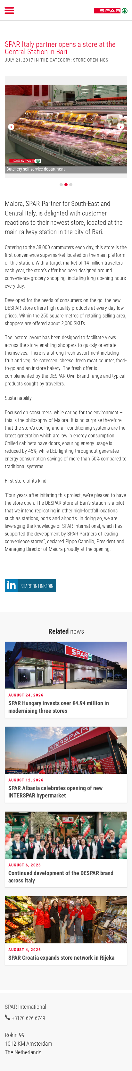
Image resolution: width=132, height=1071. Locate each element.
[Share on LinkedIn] (30, 590)
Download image (120, 84)
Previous (11, 127)
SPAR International (111, 11)
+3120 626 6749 (28, 1018)
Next (121, 127)
